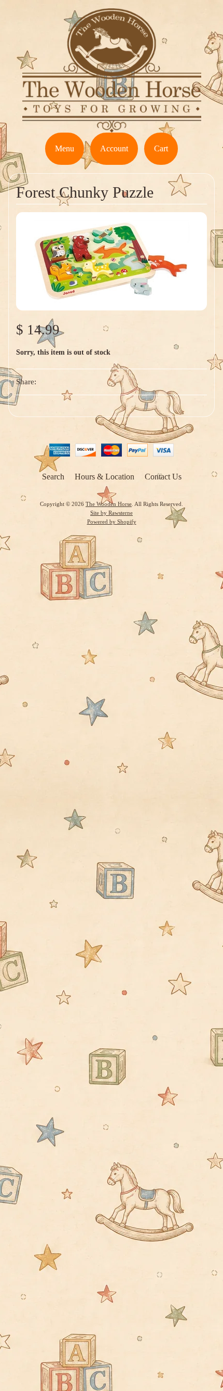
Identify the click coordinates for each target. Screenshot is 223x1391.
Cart (161, 148)
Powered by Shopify (111, 521)
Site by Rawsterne (111, 513)
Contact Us (163, 476)
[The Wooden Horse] (111, 126)
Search (53, 476)
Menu (64, 148)
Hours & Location (104, 476)
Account (114, 148)
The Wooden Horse (109, 504)
